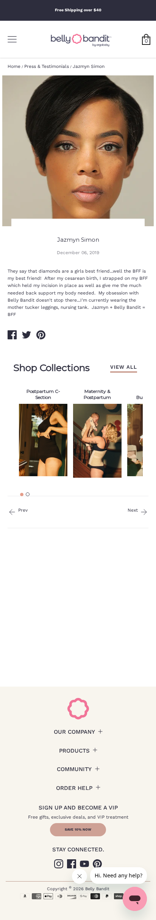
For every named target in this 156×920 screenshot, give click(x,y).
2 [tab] (28, 494)
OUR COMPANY (74, 731)
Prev (22, 510)
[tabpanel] (43, 431)
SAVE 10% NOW (78, 829)
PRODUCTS (74, 750)
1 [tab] (21, 494)
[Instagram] (58, 863)
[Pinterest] (97, 863)
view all (123, 367)
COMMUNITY (74, 769)
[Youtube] (84, 863)
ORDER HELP (74, 788)
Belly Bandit (97, 888)
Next (133, 510)
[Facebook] (71, 863)
